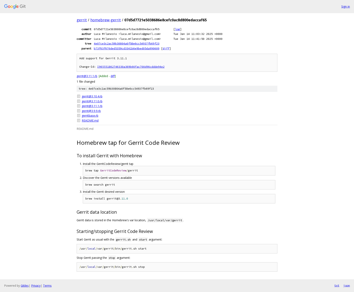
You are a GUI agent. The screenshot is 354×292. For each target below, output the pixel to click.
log (177, 29)
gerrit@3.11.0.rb (92, 101)
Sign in (345, 6)
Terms (47, 285)
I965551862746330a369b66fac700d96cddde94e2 (131, 66)
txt (336, 285)
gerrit (82, 19)
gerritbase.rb (90, 115)
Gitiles (25, 285)
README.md (90, 120)
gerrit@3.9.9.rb (91, 111)
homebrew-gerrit (105, 19)
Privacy (36, 285)
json (346, 285)
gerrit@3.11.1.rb (87, 76)
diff (166, 48)
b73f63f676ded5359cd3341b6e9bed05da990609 (126, 48)
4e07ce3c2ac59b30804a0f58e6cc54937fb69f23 (126, 43)
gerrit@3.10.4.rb (92, 96)
